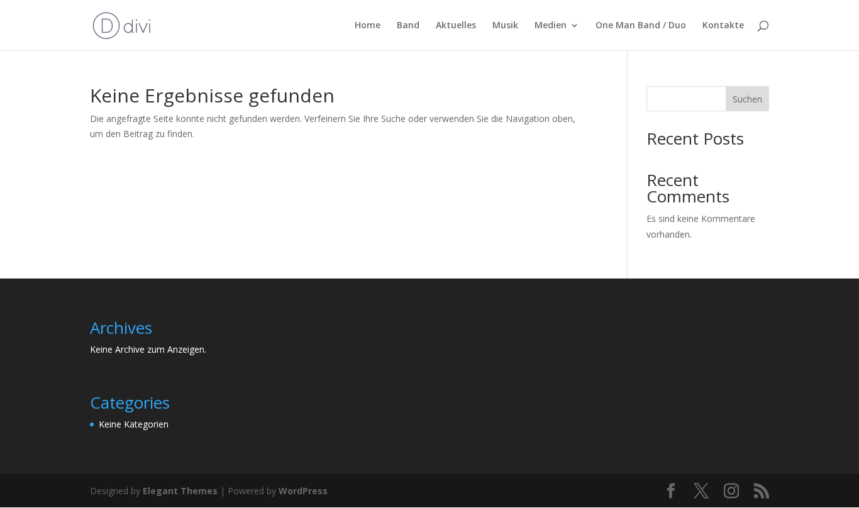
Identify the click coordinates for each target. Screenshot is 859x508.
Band (408, 26)
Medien (551, 26)
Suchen (747, 99)
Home (367, 26)
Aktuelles (456, 26)
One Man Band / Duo (641, 26)
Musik (505, 26)
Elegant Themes (180, 491)
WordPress (303, 491)
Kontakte (723, 26)
